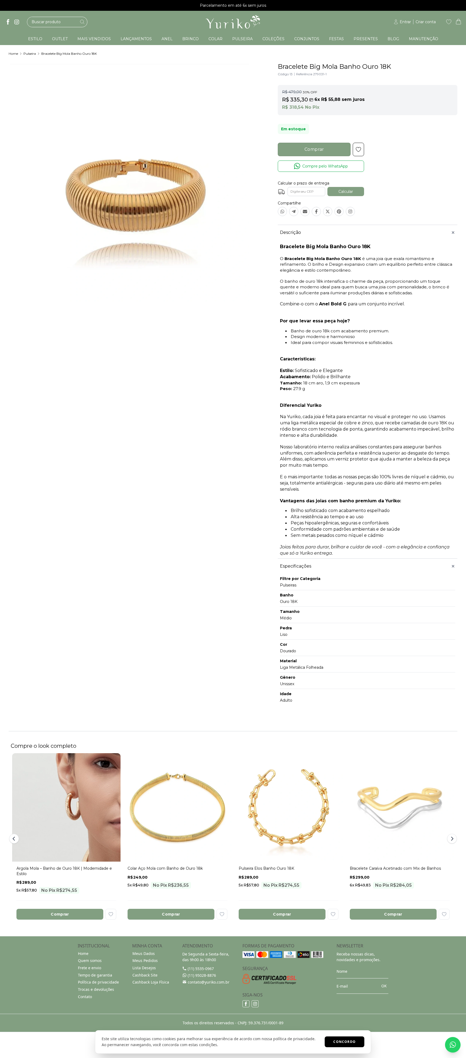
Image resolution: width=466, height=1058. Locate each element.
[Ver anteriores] (15, 839)
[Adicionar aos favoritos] (110, 914)
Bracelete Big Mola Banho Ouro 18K (69, 54)
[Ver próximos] (451, 839)
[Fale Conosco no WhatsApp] (453, 1045)
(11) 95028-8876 (202, 975)
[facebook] (8, 22)
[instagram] (16, 22)
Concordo (344, 1041)
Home (13, 54)
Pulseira (29, 54)
